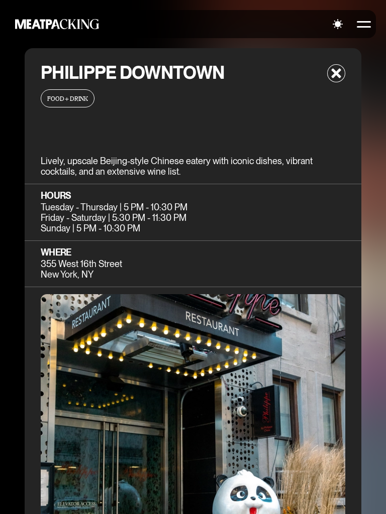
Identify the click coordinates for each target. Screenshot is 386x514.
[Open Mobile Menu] (364, 24)
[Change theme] (338, 24)
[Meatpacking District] (57, 24)
